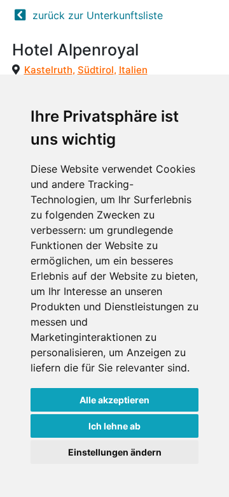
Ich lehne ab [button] (114, 426)
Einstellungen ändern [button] (115, 452)
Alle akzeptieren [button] (114, 399)
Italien (133, 70)
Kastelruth (48, 70)
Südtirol (96, 70)
